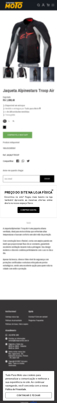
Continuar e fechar (28, 395)
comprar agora (28, 210)
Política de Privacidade (15, 389)
